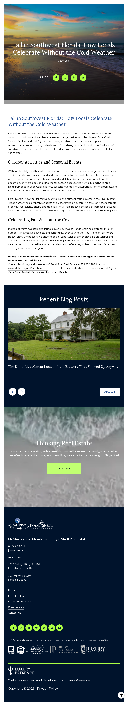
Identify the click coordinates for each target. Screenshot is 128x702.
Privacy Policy (47, 688)
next (22, 392)
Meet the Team (17, 596)
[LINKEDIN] (29, 627)
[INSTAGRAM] (21, 627)
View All (110, 392)
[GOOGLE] (51, 627)
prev (12, 392)
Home (12, 590)
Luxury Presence (77, 680)
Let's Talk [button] (64, 468)
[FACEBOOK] (13, 627)
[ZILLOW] (59, 627)
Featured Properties (20, 601)
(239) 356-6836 (16, 546)
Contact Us (14, 612)
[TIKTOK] (44, 627)
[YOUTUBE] (36, 627)
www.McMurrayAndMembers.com (28, 268)
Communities (16, 607)
